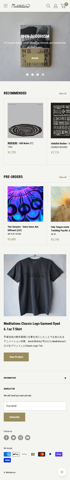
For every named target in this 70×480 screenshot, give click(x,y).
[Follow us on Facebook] (6, 437)
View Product (16, 356)
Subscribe (14, 417)
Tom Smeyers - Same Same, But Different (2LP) (23, 228)
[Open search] (48, 6)
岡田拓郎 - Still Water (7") (20, 143)
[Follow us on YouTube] (27, 437)
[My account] (55, 6)
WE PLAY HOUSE (14, 234)
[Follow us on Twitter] (13, 437)
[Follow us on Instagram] (20, 437)
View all (62, 93)
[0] (63, 6)
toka (10, 147)
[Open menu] (5, 5)
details (35, 58)
